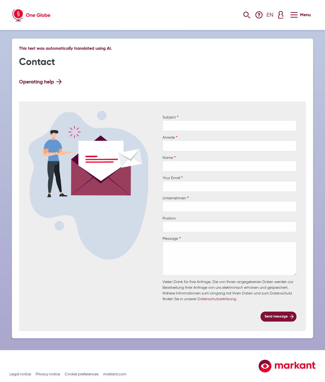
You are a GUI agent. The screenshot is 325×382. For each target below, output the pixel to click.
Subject (169, 117)
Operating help (36, 82)
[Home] (31, 12)
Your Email (171, 178)
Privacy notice (48, 374)
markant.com (114, 374)
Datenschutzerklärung (216, 299)
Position (169, 218)
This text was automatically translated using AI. (65, 48)
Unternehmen (174, 198)
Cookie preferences (81, 374)
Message (170, 239)
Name (167, 158)
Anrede (168, 138)
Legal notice (20, 374)
